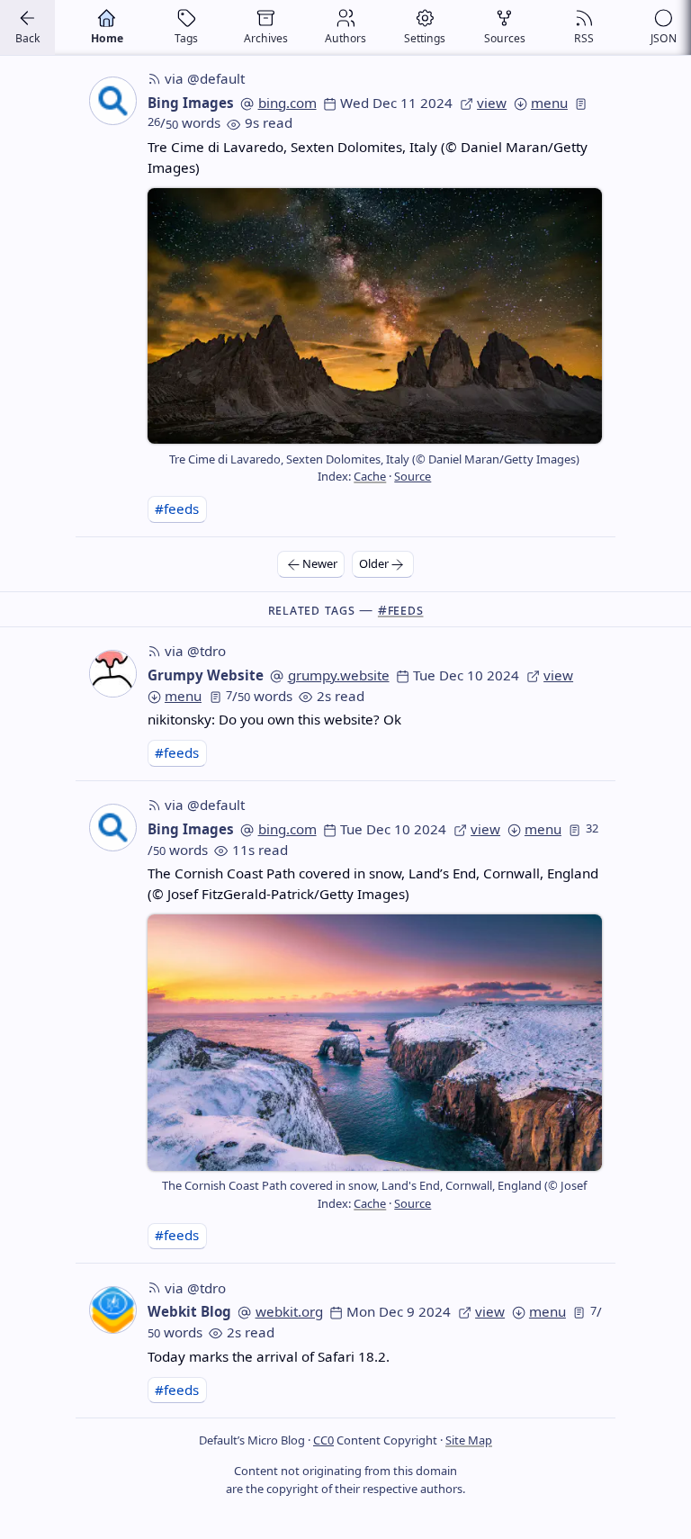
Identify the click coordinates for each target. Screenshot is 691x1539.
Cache (370, 476)
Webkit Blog (189, 1311)
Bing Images (191, 103)
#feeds (177, 509)
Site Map (468, 1440)
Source (412, 476)
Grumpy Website (206, 675)
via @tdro (195, 651)
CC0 (323, 1440)
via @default (205, 78)
